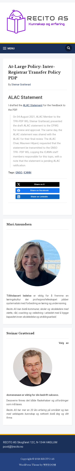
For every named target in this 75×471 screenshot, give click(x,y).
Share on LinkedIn (39, 197)
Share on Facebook (39, 190)
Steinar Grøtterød (21, 84)
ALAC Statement (32, 105)
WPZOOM (49, 465)
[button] (9, 48)
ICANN (27, 172)
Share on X (39, 184)
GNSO (19, 172)
